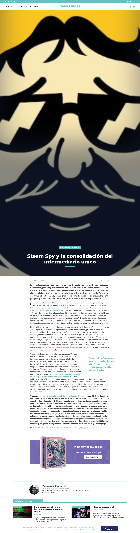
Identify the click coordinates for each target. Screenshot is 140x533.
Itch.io (52, 428)
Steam (68, 428)
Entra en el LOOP (93, 457)
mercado (59, 428)
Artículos (8, 6)
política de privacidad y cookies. (85, 530)
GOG (43, 428)
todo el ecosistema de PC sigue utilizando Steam (62, 396)
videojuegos (84, 428)
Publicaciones (21, 6)
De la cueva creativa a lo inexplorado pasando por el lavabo (48, 509)
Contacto (34, 6)
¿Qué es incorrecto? (103, 507)
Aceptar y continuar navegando (109, 528)
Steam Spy (56, 418)
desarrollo (36, 428)
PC (64, 428)
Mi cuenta (132, 2)
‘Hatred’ (38, 392)
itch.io (44, 398)
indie (47, 428)
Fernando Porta (39, 281)
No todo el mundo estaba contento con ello (61, 347)
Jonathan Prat (39, 514)
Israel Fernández (98, 510)
